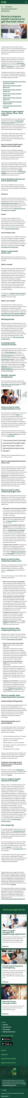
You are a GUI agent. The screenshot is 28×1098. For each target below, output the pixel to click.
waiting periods (13, 434)
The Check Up (8, 6)
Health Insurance (5, 10)
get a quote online (18, 848)
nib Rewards (19, 769)
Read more (5, 946)
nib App (10, 775)
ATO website (10, 553)
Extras (17, 414)
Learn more (13, 884)
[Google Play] (7, 1045)
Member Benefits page (7, 369)
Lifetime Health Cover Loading (9, 203)
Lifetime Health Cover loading (16, 530)
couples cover (10, 570)
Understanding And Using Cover (9, 8)
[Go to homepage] (3, 2)
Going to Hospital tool (7, 355)
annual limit (4, 475)
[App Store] (6, 1040)
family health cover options (14, 639)
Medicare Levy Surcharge (18, 551)
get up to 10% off (11, 521)
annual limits (10, 436)
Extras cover (10, 66)
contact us (9, 847)
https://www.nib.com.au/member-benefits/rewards (13, 898)
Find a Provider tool (10, 352)
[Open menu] (26, 2)
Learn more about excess (12, 228)
